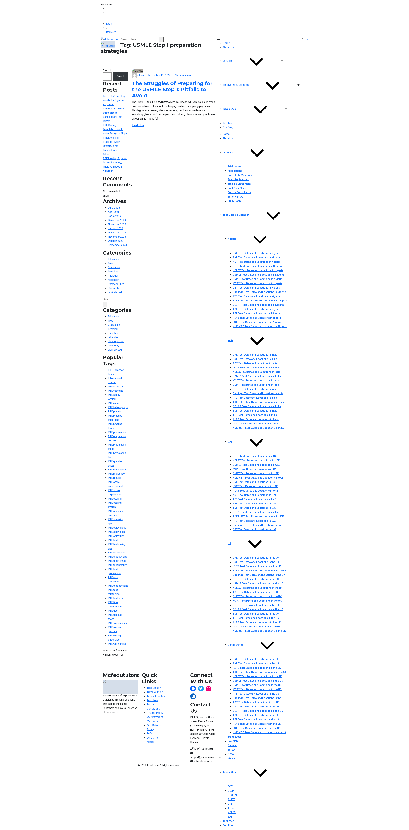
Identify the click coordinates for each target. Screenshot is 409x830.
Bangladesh (235, 736)
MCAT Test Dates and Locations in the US (257, 689)
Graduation (114, 267)
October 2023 (115, 240)
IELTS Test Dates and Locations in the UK (257, 566)
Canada (232, 745)
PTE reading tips (117, 469)
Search (107, 70)
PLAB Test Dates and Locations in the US (257, 723)
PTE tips (113, 610)
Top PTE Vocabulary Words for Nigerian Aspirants (114, 100)
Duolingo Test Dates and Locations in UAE (257, 525)
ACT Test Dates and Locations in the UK (256, 592)
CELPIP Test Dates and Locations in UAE (256, 512)
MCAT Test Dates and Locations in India (256, 380)
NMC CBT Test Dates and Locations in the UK (259, 630)
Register (111, 32)
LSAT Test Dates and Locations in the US (257, 728)
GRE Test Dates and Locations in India (255, 354)
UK (229, 543)
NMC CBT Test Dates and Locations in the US (259, 732)
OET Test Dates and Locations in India (255, 389)
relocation (113, 279)
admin (140, 75)
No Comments (183, 75)
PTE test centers (117, 552)
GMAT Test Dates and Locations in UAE (256, 473)
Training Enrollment (239, 183)
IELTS (231, 808)
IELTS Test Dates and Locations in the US (257, 667)
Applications (235, 170)
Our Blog (228, 127)
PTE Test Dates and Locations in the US (256, 693)
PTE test (113, 540)
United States (235, 644)
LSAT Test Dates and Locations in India (255, 423)
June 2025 (114, 207)
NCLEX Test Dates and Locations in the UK (257, 587)
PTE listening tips (118, 407)
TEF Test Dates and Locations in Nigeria (256, 313)
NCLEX (232, 812)
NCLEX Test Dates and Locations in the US (257, 676)
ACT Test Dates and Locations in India (255, 363)
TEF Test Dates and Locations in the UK (256, 618)
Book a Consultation (239, 192)
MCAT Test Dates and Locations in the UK (257, 600)
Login (109, 23)
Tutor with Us (235, 196)
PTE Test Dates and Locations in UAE (254, 520)
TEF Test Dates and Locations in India (255, 415)
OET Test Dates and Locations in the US (256, 706)
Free (110, 263)
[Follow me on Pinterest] (107, 17)
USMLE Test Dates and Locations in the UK (258, 583)
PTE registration (117, 473)
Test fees (228, 123)
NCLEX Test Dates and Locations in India (256, 371)
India (230, 340)
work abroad (115, 292)
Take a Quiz (229, 108)
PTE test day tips (117, 556)
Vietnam (232, 758)
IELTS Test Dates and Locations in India (256, 367)
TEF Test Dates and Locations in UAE (254, 499)
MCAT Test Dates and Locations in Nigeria (257, 283)
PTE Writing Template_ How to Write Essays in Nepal (115, 129)
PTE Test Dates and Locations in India (255, 397)
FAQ (149, 733)
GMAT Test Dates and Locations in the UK (257, 596)
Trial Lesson (235, 166)
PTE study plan (116, 531)
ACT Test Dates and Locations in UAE (255, 494)
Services (227, 61)
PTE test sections (118, 585)
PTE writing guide (118, 623)
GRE (230, 803)
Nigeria (232, 238)
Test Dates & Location (236, 84)
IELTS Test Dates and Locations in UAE (255, 456)
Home (226, 43)
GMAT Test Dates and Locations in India (256, 384)
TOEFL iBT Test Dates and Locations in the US (260, 672)
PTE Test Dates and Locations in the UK (256, 605)
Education (113, 259)
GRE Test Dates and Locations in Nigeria (256, 253)
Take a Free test (156, 696)
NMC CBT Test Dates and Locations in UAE (258, 477)
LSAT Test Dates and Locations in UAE (255, 486)
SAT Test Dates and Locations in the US (256, 663)
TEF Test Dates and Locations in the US (256, 719)
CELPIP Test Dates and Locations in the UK (258, 609)
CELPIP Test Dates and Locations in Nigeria (258, 304)
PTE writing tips (117, 643)
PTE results (114, 477)
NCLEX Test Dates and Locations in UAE (256, 460)
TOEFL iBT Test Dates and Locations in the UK (260, 570)
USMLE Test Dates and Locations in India (257, 376)
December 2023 (117, 232)
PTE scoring (115, 498)
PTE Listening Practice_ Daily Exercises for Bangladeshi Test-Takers (113, 146)
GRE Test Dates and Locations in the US (256, 659)
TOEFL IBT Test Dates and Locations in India (259, 402)
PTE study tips (116, 535)
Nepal (231, 753)
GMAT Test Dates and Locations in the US (257, 685)
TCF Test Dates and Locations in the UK (256, 613)
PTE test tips (115, 598)
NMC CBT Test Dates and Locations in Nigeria (260, 326)
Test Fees (152, 700)
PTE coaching (115, 390)
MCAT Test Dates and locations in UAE (255, 469)
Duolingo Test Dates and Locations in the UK (259, 574)
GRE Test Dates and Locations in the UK (256, 557)
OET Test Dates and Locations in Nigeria (256, 287)
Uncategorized (116, 283)
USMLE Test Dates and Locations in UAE (256, 464)
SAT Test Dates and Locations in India (255, 359)
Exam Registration (238, 179)
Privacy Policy (155, 712)
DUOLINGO (234, 795)
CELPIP (232, 790)
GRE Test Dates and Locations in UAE (254, 482)
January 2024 (115, 228)
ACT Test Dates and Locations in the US (256, 702)
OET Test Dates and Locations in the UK (256, 579)
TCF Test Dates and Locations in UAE (254, 507)
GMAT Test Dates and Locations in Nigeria (257, 279)
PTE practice (115, 411)
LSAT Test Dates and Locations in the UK (257, 626)
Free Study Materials (240, 175)
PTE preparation (117, 432)
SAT (230, 816)
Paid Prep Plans (237, 188)
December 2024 (117, 220)
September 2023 (117, 245)
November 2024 (117, 224)
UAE (230, 441)
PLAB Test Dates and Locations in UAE (255, 490)
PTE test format (117, 560)
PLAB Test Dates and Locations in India (256, 419)
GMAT (231, 799)
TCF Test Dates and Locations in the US (256, 715)
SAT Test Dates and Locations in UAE (254, 503)
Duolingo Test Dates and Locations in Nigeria (259, 291)
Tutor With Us (155, 692)
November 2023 (117, 236)
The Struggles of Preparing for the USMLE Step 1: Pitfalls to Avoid (172, 89)
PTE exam (113, 403)
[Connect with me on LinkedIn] (107, 12)
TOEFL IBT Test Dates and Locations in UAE (258, 516)
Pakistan (233, 741)
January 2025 (115, 216)
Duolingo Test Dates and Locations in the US (259, 697)
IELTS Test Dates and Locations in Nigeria (257, 266)
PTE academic (116, 386)
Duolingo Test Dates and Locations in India (258, 393)
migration (113, 275)
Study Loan (234, 201)
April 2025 (114, 211)
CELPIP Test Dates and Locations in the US (258, 710)
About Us (228, 47)
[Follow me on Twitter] (107, 8)
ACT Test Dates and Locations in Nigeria (256, 261)
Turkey (231, 749)
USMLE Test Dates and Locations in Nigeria (258, 274)
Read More (138, 125)
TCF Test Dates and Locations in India (255, 410)
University (113, 288)
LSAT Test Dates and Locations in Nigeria (257, 322)
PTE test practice (117, 565)
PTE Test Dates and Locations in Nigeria (256, 296)
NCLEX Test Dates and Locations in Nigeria (258, 270)
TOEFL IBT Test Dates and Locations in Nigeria (260, 300)
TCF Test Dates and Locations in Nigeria (256, 309)
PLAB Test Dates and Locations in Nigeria (257, 317)
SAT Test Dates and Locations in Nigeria (256, 257)
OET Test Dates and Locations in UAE (254, 529)
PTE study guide (117, 527)
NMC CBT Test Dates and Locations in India (258, 427)
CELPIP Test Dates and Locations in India (257, 406)
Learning (113, 271)
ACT (230, 786)
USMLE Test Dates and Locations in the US (258, 680)
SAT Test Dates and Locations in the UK (256, 561)
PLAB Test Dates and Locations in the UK (257, 622)
